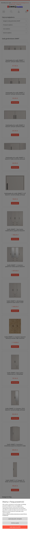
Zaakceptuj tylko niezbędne (15, 518)
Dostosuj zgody (15, 523)
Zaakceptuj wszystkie (15, 527)
